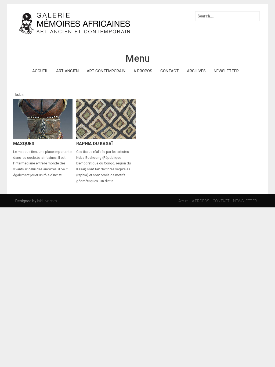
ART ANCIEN (67, 71)
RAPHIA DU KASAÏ (94, 143)
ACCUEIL (40, 71)
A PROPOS (142, 71)
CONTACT (169, 71)
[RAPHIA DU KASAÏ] (106, 118)
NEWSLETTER (226, 71)
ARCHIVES (196, 71)
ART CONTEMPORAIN (106, 71)
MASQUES (23, 143)
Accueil (183, 201)
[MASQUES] (43, 118)
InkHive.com (47, 201)
